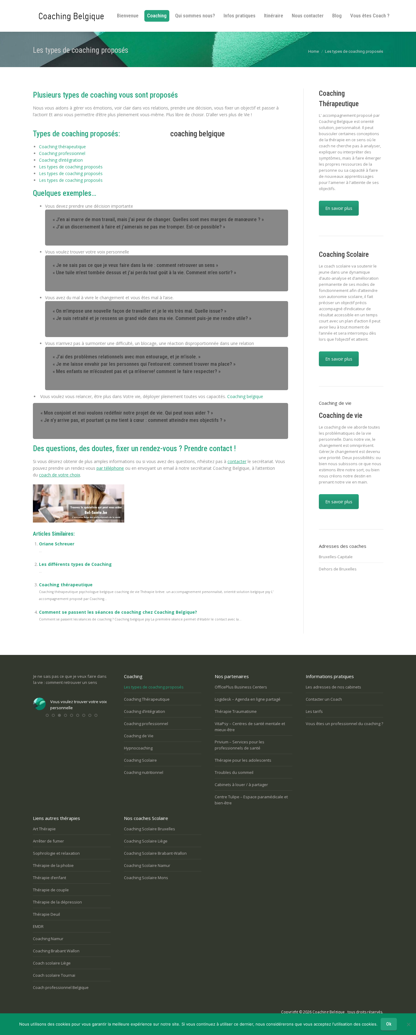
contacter (236, 461)
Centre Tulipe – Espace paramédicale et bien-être (251, 800)
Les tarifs (314, 711)
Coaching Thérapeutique (147, 699)
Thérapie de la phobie (53, 865)
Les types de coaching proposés (71, 167)
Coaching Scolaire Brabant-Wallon (155, 853)
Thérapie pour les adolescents (243, 760)
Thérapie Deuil (46, 914)
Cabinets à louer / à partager (241, 784)
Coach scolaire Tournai (54, 975)
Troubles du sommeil (234, 772)
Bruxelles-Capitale (336, 556)
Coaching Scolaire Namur (147, 865)
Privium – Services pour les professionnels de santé (239, 745)
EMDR (38, 926)
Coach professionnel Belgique (61, 987)
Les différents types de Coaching (75, 564)
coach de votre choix (59, 475)
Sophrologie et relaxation (56, 853)
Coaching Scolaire (140, 760)
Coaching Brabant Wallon (56, 951)
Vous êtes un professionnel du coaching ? (344, 723)
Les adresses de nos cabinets (333, 687)
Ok (388, 1024)
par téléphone (110, 468)
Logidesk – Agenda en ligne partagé (247, 699)
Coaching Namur (48, 938)
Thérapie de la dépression (57, 902)
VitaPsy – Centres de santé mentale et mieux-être (250, 726)
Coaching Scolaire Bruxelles (149, 829)
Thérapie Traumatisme (236, 711)
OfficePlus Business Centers (241, 687)
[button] (47, 721)
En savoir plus (338, 208)
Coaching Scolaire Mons (146, 877)
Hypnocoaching (138, 748)
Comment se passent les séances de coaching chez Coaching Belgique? (118, 612)
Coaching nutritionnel (143, 772)
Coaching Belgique (328, 1012)
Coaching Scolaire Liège (145, 841)
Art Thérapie (44, 829)
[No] (408, 1024)
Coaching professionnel (62, 153)
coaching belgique (197, 133)
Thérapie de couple (51, 890)
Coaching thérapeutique (62, 146)
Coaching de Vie (138, 736)
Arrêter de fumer (48, 841)
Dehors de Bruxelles (338, 569)
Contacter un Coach (324, 699)
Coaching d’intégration (61, 160)
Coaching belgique (245, 396)
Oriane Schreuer (56, 544)
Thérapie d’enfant (49, 877)
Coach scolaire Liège (52, 963)
